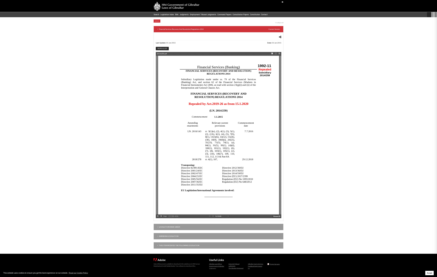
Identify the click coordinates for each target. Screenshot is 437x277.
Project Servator (275, 264)
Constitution (255, 14)
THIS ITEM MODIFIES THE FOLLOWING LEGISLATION (179, 245)
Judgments (184, 14)
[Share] (280, 37)
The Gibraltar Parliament (236, 268)
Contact (264, 14)
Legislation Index (167, 14)
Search (156, 14)
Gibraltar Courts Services (255, 264)
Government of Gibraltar (216, 266)
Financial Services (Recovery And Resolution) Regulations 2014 (219, 29)
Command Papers (224, 14)
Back (157, 21)
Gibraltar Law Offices (215, 264)
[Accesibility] (282, 2)
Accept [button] (429, 273)
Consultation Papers (241, 14)
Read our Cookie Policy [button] (78, 273)
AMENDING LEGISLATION (168, 236)
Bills (176, 14)
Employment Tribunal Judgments (203, 14)
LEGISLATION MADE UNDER (169, 227)
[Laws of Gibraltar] (176, 6)
